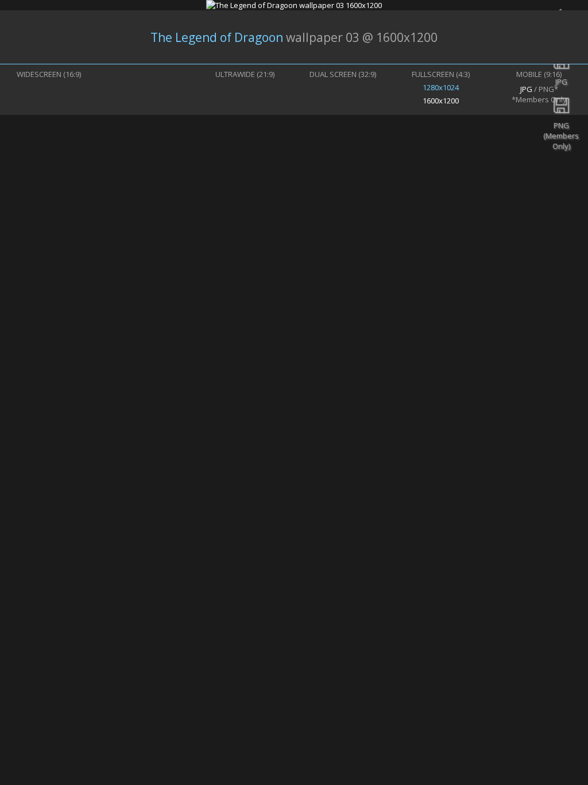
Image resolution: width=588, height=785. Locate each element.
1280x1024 (441, 87)
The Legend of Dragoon (216, 37)
